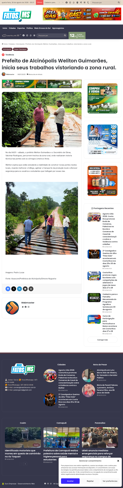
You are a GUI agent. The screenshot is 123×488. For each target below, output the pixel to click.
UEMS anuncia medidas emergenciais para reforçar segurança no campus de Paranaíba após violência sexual (97, 456)
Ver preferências (110, 481)
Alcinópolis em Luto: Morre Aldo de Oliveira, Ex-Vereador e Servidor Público (107, 374)
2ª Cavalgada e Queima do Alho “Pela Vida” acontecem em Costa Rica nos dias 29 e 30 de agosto (110, 258)
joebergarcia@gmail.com (22, 390)
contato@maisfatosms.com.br (24, 387)
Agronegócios (58, 28)
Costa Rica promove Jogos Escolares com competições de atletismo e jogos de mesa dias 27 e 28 (110, 280)
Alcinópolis (20, 44)
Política (30, 28)
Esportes (21, 28)
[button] (118, 461)
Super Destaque (20, 49)
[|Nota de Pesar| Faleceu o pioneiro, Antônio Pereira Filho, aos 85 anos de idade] (88, 390)
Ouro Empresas (10, 484)
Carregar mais (102, 340)
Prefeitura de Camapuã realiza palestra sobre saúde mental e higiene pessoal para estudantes (60, 455)
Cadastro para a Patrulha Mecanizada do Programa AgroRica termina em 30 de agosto (110, 302)
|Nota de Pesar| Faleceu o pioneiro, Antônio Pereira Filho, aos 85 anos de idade (107, 389)
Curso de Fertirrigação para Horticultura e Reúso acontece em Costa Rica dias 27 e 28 (110, 323)
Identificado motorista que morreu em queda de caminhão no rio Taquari (23, 453)
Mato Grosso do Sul (42, 28)
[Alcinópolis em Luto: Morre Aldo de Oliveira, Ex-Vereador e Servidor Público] (88, 375)
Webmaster (10, 74)
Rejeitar (90, 481)
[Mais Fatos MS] (17, 15)
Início (5, 28)
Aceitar (70, 481)
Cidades (12, 28)
